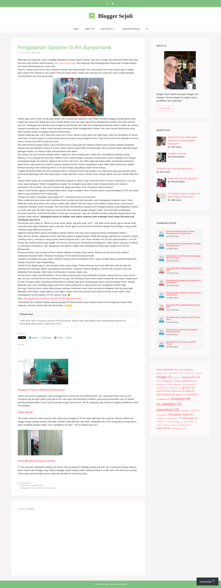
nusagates (180, 399)
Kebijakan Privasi (131, 29)
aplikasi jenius (162, 373)
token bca (163, 428)
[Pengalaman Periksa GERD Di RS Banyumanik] (45, 383)
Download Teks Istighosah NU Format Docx (183, 318)
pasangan (195, 410)
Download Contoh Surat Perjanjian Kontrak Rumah (181, 331)
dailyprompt (191, 377)
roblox (160, 425)
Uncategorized (25, 483)
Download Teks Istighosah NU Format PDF (183, 306)
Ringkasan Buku (189, 421)
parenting (168, 410)
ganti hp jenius (162, 388)
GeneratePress (122, 584)
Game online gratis (189, 384)
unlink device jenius (178, 428)
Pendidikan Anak (180, 414)
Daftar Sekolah (25, 412)
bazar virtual (174, 373)
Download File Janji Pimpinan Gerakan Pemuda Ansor (183, 245)
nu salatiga (169, 404)
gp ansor (188, 387)
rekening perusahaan (174, 421)
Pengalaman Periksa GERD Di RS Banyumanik (41, 390)
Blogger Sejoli (115, 16)
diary (159, 381)
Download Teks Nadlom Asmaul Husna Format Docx (183, 294)
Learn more (164, 108)
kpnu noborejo (166, 394)
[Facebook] (107, 3)
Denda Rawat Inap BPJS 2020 (31, 485)
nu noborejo (163, 399)
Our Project (107, 29)
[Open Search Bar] (147, 29)
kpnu (190, 391)
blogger (164, 377)
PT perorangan (188, 418)
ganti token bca (175, 388)
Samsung (175, 425)
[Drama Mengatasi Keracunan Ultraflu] (40, 454)
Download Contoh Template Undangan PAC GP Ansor (183, 257)
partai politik (185, 410)
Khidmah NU (178, 391)
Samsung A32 (185, 425)
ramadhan (161, 421)
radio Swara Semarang (64, 63)
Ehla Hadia (161, 384)
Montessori (192, 395)
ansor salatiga (185, 370)
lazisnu (180, 395)
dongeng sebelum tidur (186, 381)
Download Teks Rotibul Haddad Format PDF (183, 269)
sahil (166, 425)
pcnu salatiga (162, 415)
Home (76, 29)
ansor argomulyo (167, 369)
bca (182, 373)
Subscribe (206, 582)
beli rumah (190, 373)
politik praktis (172, 418)
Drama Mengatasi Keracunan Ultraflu (36, 461)
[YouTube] (112, 3)
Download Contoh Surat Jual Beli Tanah (181, 343)
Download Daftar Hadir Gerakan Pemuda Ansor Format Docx (180, 232)
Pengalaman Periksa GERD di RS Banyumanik (52, 298)
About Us (89, 29)
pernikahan (161, 418)
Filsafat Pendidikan (174, 384)
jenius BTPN (163, 391)
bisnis (199, 373)
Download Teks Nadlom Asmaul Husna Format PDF (183, 281)
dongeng (168, 381)
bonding (176, 377)
